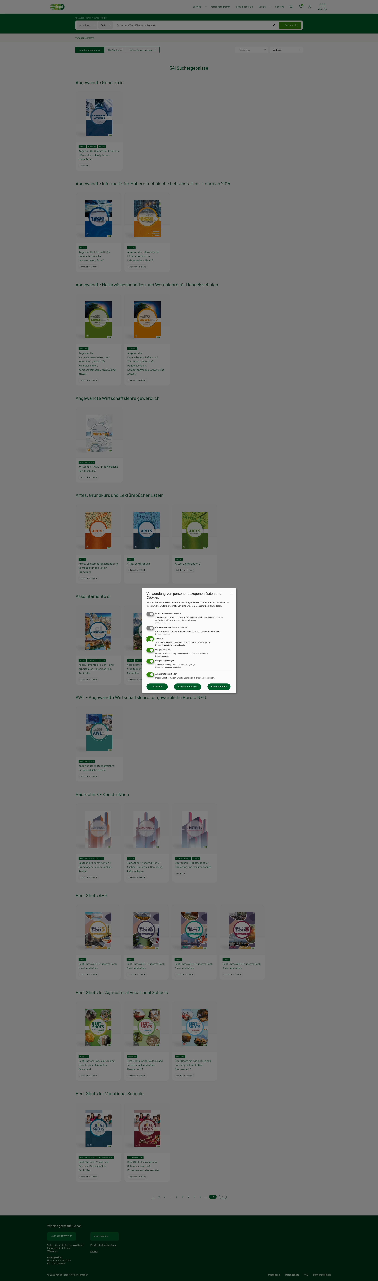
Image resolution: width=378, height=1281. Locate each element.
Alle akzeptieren (219, 686)
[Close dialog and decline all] (231, 593)
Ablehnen (157, 686)
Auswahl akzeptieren (188, 686)
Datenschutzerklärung (205, 606)
